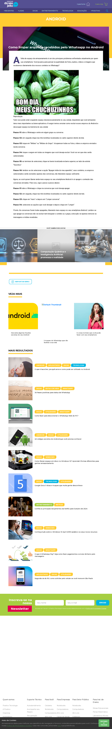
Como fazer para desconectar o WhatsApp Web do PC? (56, 416)
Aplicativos (54, 365)
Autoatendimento (34, 706)
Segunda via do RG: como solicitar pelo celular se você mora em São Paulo (64, 578)
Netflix (59, 505)
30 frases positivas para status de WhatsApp (52, 393)
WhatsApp (68, 388)
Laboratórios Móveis (100, 716)
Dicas (66, 365)
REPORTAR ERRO (22, 282)
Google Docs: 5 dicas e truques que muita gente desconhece (58, 485)
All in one (48, 717)
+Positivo (95, 11)
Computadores (50, 713)
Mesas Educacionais (100, 708)
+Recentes (9, 11)
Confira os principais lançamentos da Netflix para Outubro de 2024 (61, 509)
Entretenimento (44, 505)
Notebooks (49, 709)
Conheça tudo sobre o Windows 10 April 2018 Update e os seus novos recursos (66, 532)
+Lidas (21, 11)
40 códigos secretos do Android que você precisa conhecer (58, 439)
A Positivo (6, 709)
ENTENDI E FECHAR (104, 723)
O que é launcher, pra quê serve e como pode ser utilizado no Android (62, 369)
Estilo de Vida (52, 388)
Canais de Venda (63, 717)
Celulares (48, 706)
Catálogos (76, 717)
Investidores (7, 717)
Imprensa (6, 713)
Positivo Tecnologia (10, 706)
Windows (50, 457)
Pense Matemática (100, 712)
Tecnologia (78, 365)
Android (56, 19)
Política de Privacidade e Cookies (19, 726)
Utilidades (51, 412)
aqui (59, 726)
